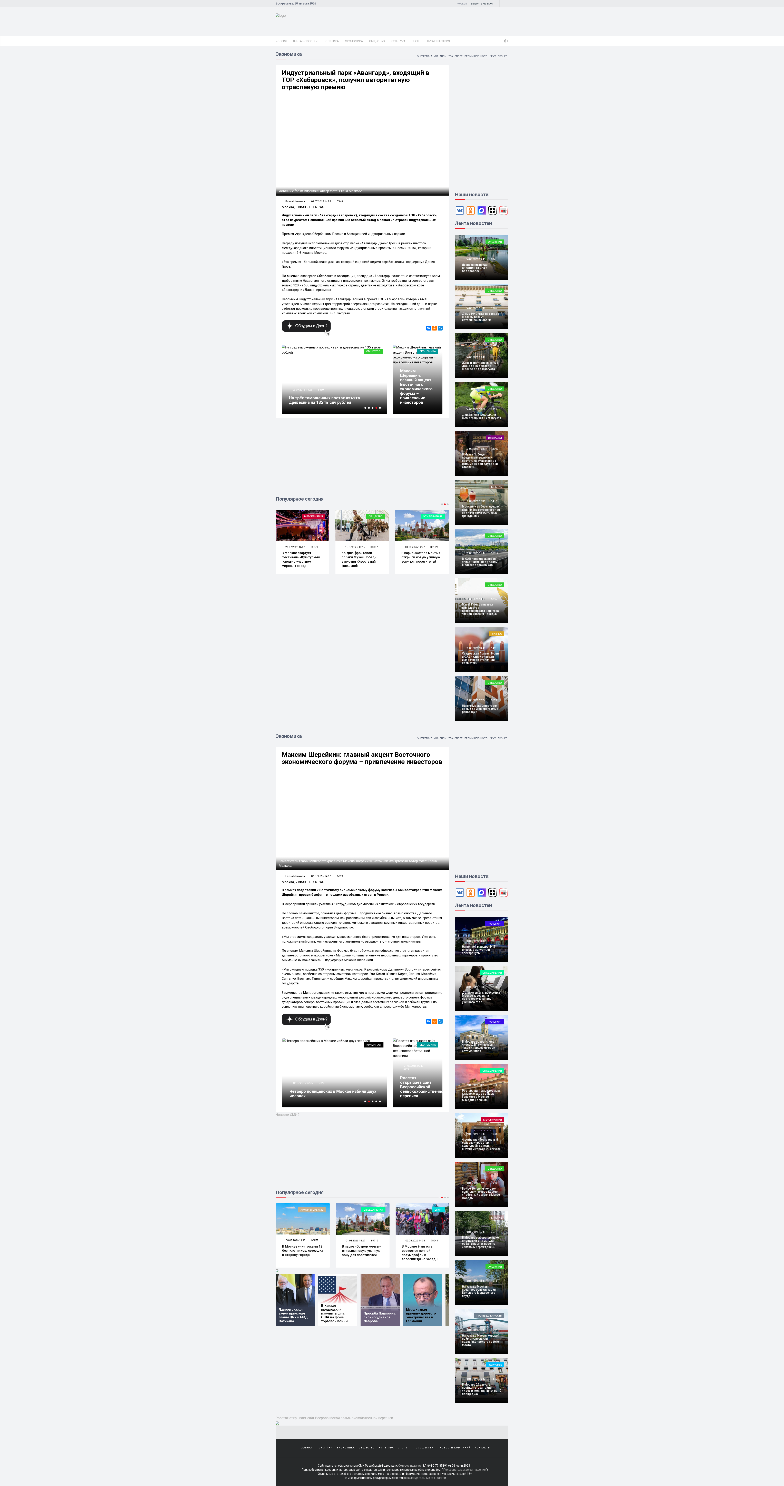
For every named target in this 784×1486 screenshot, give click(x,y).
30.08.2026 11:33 (475, 986)
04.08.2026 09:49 (475, 357)
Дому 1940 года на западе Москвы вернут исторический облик (480, 317)
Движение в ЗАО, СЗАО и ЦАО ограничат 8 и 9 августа (481, 416)
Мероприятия (492, 1119)
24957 (374, 547)
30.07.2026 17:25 (355, 547)
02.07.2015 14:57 (413, 358)
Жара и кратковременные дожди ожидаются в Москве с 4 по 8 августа (480, 366)
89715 (314, 1240)
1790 (494, 986)
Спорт (416, 41)
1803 (494, 1133)
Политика (331, 41)
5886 (494, 599)
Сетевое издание (410, 1465)
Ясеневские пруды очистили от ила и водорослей (475, 268)
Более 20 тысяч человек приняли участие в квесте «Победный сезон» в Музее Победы (481, 1193)
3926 (494, 308)
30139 (314, 547)
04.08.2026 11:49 (475, 308)
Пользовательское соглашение (464, 1469)
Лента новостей (305, 41)
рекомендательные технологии (424, 1477)
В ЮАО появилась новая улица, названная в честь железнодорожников (479, 562)
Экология (495, 241)
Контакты (482, 1447)
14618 (494, 648)
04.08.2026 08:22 (475, 409)
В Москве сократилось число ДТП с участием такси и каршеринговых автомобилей (478, 1046)
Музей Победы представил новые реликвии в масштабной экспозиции (420, 559)
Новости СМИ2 (288, 1115)
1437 (494, 501)
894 (493, 259)
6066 (321, 394)
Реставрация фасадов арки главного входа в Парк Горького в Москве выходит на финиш (481, 1095)
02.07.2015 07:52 (302, 1082)
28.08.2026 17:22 (475, 1182)
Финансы (440, 56)
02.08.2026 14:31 (355, 1240)
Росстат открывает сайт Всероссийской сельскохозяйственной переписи (423, 1086)
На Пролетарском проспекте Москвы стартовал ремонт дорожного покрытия (359, 559)
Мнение (496, 486)
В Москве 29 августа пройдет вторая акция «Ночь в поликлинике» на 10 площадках (481, 1389)
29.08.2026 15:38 (475, 1035)
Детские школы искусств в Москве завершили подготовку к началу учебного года (481, 997)
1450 (494, 1035)
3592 (494, 1329)
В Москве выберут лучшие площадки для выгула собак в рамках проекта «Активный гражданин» (480, 1242)
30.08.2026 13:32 (475, 941)
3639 (321, 1082)
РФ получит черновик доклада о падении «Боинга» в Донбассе (329, 1093)
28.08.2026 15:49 (475, 1231)
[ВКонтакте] (428, 328)
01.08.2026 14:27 (295, 547)
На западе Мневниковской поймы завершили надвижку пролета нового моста (480, 1340)
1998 (494, 1182)
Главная (306, 1447)
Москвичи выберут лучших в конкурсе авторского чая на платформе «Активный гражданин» (481, 511)
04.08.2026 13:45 (475, 259)
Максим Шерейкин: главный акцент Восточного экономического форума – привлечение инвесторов (416, 386)
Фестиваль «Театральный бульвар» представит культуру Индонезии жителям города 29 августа (481, 1144)
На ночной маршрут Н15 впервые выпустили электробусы (479, 950)
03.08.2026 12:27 (475, 700)
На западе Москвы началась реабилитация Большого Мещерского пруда (479, 1291)
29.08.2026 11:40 (475, 1133)
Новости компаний (455, 1447)
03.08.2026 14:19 (475, 599)
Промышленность (476, 56)
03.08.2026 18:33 (475, 448)
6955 (494, 409)
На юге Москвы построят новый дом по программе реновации (480, 709)
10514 (494, 553)
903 (493, 941)
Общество (377, 41)
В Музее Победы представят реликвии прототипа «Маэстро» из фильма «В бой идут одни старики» (480, 461)
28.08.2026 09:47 (475, 1378)
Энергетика (424, 56)
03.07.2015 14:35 (321, 201)
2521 (494, 1231)
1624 (494, 1084)
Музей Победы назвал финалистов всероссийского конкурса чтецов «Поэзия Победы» (480, 609)
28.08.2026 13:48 (475, 1280)
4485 (494, 1378)
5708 (406, 362)
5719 (494, 700)
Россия (281, 41)
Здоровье (495, 1364)
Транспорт (455, 56)
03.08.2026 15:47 (475, 553)
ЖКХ (493, 56)
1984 (494, 1280)
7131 (494, 357)
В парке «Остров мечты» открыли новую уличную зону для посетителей (301, 557)
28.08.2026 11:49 (475, 1329)
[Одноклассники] (434, 328)
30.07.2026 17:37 (414, 547)
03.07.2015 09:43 (302, 394)
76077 (434, 1240)
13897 (494, 448)
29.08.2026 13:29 (475, 1084)
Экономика (354, 41)
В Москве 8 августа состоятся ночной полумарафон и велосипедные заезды (360, 1252)
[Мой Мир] (440, 328)
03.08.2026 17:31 (475, 501)
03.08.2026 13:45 (475, 648)
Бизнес (502, 56)
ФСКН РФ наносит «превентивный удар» (328, 402)
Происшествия (438, 41)
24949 (434, 547)
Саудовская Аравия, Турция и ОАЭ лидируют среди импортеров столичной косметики (481, 658)
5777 (406, 1069)
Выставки (435, 516)
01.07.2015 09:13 (413, 1065)
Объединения (313, 516)
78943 (374, 1240)
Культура (398, 41)
